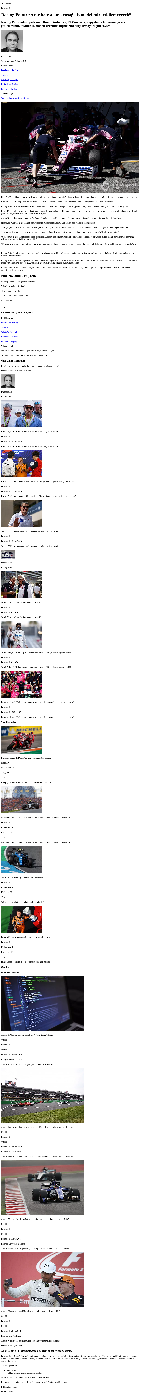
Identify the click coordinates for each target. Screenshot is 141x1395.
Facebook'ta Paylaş (9, 70)
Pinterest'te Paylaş (9, 89)
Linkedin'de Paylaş (9, 84)
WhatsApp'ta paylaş (9, 79)
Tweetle (4, 75)
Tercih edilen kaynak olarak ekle (15, 98)
